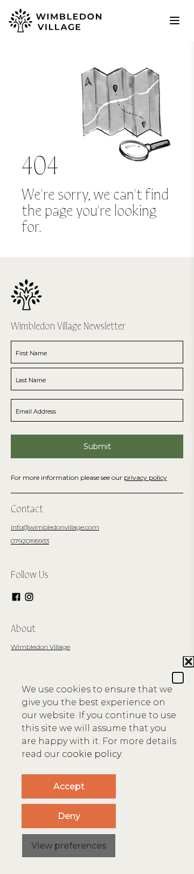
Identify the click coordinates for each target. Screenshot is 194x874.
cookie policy (91, 754)
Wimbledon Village (40, 647)
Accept (69, 786)
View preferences (69, 846)
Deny (69, 816)
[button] (177, 677)
